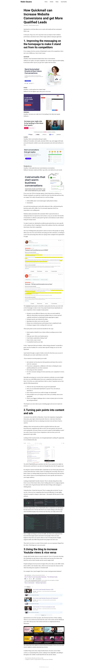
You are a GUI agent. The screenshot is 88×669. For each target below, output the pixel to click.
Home (46, 2)
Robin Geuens (26, 1)
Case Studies (64, 2)
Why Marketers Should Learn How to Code (34, 658)
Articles (51, 2)
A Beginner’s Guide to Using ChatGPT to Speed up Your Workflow (39, 659)
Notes (57, 2)
